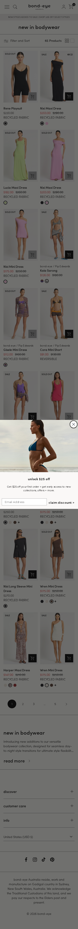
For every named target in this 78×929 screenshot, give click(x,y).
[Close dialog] (74, 424)
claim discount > (62, 502)
